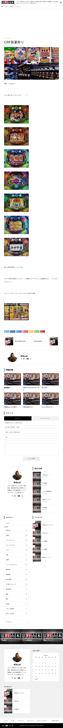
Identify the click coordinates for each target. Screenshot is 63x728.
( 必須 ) (12, 427)
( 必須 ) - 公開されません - (13, 432)
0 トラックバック (45, 418)
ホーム (6, 720)
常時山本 (17, 483)
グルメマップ (30, 720)
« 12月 (36, 679)
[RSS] (12, 725)
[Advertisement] (31, 20)
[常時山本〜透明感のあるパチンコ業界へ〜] (8, 2)
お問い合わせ (55, 720)
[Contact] (30, 359)
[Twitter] (24, 359)
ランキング (21, 720)
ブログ (13, 720)
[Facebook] (21, 359)
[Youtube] (27, 359)
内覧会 (9, 48)
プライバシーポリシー (42, 720)
